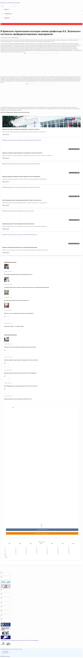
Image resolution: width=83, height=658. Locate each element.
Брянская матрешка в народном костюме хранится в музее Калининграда (21, 176)
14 (47, 549)
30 (68, 553)
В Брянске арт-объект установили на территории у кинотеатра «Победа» (20, 129)
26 (26, 553)
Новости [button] (6, 9)
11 (15, 549)
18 (15, 551)
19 (26, 551)
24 (5, 553)
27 (36, 553)
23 (68, 551)
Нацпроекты (14, 37)
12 (26, 549)
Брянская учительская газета (17, 43)
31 (5, 555)
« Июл (6, 557)
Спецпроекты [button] (7, 13)
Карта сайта (6, 652)
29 (58, 553)
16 (68, 549)
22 (58, 551)
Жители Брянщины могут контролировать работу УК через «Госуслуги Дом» (21, 200)
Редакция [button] (6, 17)
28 (47, 553)
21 (47, 551)
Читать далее (5, 134)
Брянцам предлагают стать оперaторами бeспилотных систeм (18, 223)
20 (36, 551)
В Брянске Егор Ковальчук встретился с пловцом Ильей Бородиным (19, 247)
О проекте (5, 651)
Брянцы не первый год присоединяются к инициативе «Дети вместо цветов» (22, 153)
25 (15, 553)
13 (36, 549)
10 (5, 549)
